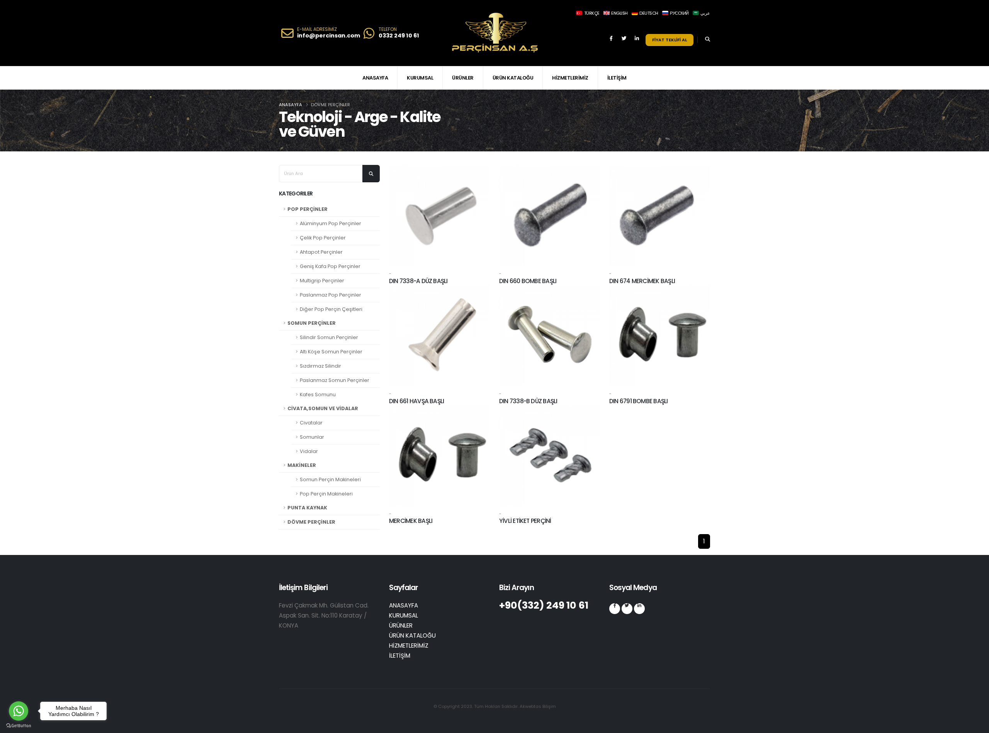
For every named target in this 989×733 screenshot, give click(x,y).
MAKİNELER (301, 465)
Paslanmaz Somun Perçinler (334, 380)
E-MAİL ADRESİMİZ (317, 29)
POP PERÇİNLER (307, 209)
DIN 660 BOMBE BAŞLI (527, 281)
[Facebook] (611, 41)
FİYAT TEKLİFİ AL (669, 40)
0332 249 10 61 (399, 35)
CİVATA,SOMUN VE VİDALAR (322, 408)
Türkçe (591, 13)
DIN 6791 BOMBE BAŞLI (638, 401)
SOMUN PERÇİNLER (311, 323)
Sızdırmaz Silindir (320, 366)
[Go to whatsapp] (18, 711)
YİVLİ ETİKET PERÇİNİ (525, 521)
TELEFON (388, 29)
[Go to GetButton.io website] (18, 725)
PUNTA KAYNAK (307, 507)
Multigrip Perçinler (322, 280)
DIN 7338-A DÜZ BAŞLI (418, 281)
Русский (679, 13)
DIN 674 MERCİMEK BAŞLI (642, 281)
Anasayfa (290, 105)
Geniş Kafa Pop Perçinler (330, 266)
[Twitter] (624, 41)
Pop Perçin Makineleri (326, 493)
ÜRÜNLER (463, 77)
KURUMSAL (420, 77)
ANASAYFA (375, 77)
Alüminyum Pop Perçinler (330, 223)
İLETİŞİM (617, 77)
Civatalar (311, 422)
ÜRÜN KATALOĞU (513, 77)
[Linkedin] (636, 41)
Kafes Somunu (318, 394)
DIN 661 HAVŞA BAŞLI (416, 401)
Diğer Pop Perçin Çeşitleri (331, 309)
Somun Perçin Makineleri (330, 479)
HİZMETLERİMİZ (570, 77)
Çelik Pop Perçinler (323, 237)
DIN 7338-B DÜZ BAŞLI (528, 401)
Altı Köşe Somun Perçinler (331, 351)
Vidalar (309, 451)
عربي (705, 13)
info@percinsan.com (328, 35)
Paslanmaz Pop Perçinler (330, 295)
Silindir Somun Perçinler (329, 337)
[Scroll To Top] (975, 724)
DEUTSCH (648, 13)
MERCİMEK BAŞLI (410, 521)
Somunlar (312, 437)
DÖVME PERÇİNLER (311, 522)
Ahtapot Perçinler (321, 252)
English (619, 13)
